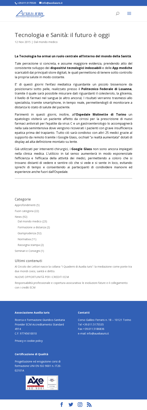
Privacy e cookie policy (29, 341)
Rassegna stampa (29, 245)
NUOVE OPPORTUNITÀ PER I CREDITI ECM (42, 277)
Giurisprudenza (27, 233)
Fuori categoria (24, 211)
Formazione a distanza (32, 227)
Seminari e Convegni (27, 251)
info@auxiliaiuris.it (98, 333)
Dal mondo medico (46, 42)
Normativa (24, 239)
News (18, 217)
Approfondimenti (25, 205)
